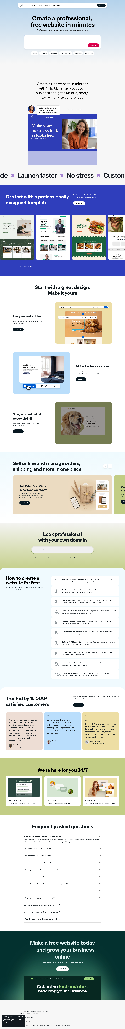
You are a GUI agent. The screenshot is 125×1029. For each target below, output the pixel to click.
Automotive (44, 53)
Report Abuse (94, 1010)
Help (74, 1014)
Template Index (94, 1012)
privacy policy (12, 1019)
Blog (57, 1014)
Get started (101, 5)
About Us (75, 1008)
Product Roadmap (95, 1014)
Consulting (54, 53)
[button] (105, 466)
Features (58, 1008)
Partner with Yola (77, 1012)
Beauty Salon (78, 53)
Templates (59, 1012)
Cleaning (34, 53)
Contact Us (76, 1010)
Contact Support (94, 1008)
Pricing (58, 1010)
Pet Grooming (89, 53)
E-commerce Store (65, 53)
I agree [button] (12, 1024)
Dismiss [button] (5, 1024)
